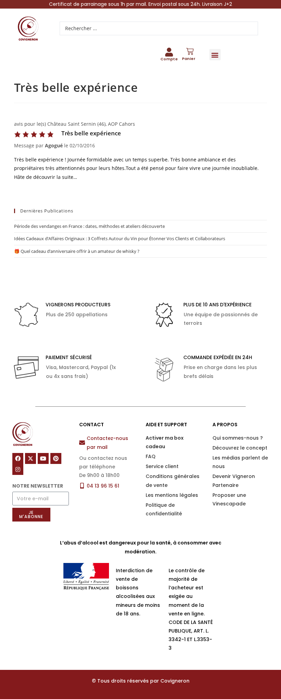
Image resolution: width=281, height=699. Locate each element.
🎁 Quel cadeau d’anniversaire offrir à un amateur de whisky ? (76, 251)
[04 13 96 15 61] (82, 486)
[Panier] (190, 51)
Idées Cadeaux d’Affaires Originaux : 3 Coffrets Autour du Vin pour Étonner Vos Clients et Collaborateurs (119, 238)
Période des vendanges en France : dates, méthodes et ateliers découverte (89, 226)
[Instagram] (17, 469)
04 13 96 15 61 (103, 485)
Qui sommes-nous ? (237, 437)
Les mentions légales (172, 495)
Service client (162, 466)
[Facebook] (17, 458)
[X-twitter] (30, 458)
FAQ (151, 456)
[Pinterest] (55, 458)
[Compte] (168, 52)
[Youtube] (43, 458)
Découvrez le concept (239, 447)
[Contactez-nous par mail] (82, 442)
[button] (215, 54)
